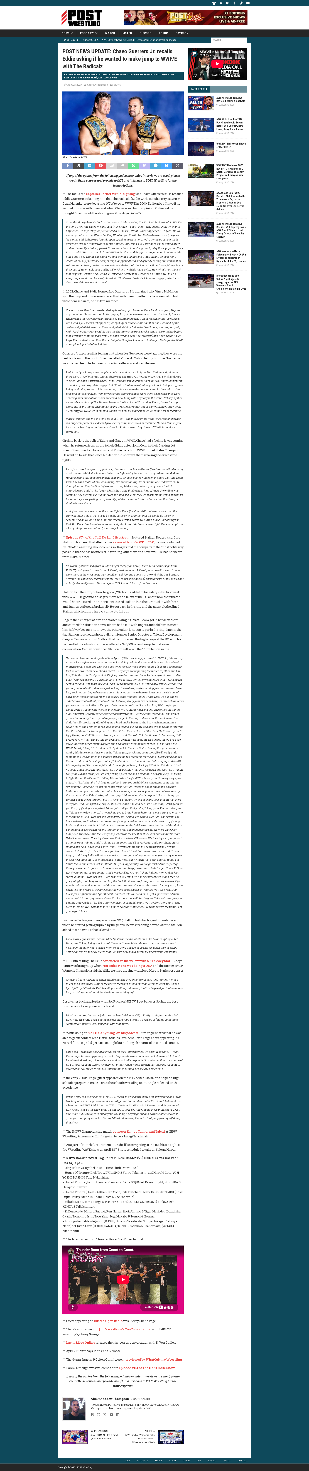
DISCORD (145, 33)
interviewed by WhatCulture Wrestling (152, 1359)
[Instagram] (227, 3)
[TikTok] (241, 3)
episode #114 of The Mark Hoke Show (147, 1368)
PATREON (182, 33)
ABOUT (227, 1461)
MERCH (172, 1461)
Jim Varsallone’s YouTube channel (125, 1329)
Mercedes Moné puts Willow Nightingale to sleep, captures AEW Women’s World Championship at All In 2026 (231, 282)
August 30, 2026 (226, 105)
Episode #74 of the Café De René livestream (98, 537)
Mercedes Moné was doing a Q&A (127, 966)
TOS (199, 1461)
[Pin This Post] (100, 166)
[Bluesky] (214, 3)
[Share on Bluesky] (166, 166)
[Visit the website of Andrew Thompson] (92, 1414)
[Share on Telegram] (155, 166)
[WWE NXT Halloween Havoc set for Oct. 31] (201, 149)
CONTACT (242, 1461)
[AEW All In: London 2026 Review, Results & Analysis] (201, 103)
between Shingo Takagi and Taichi (139, 1131)
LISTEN (127, 33)
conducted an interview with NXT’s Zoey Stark (138, 961)
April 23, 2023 (74, 84)
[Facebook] (234, 3)
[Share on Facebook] (67, 166)
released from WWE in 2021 (133, 542)
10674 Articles (141, 1398)
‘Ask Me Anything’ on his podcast (113, 1033)
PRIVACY (212, 1461)
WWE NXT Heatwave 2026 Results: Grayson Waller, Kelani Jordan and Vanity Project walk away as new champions (230, 172)
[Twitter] (221, 3)
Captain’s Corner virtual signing (110, 194)
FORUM (163, 33)
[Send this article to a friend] (111, 166)
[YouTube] (248, 3)
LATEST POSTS (199, 89)
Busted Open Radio (108, 1321)
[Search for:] (229, 40)
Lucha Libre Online (80, 1343)
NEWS (66, 33)
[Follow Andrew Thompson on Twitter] (103, 1414)
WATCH (110, 33)
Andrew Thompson (97, 84)
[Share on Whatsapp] (133, 166)
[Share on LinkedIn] (89, 166)
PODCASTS (87, 33)
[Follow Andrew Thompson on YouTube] (110, 1414)
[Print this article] (122, 166)
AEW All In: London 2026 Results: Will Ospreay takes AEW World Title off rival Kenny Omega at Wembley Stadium (231, 230)
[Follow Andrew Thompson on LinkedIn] (116, 1414)
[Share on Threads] (177, 166)
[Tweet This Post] (78, 166)
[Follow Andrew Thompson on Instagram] (97, 1414)
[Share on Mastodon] (144, 166)
